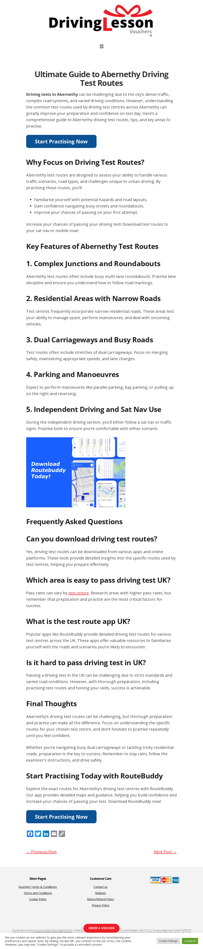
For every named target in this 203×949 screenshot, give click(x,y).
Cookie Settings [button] (168, 941)
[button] (101, 46)
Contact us (100, 887)
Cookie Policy (37, 899)
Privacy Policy (100, 905)
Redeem (100, 893)
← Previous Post (41, 851)
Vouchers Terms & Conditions (37, 887)
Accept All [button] (190, 941)
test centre (78, 593)
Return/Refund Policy (100, 899)
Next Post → (165, 851)
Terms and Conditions (38, 893)
